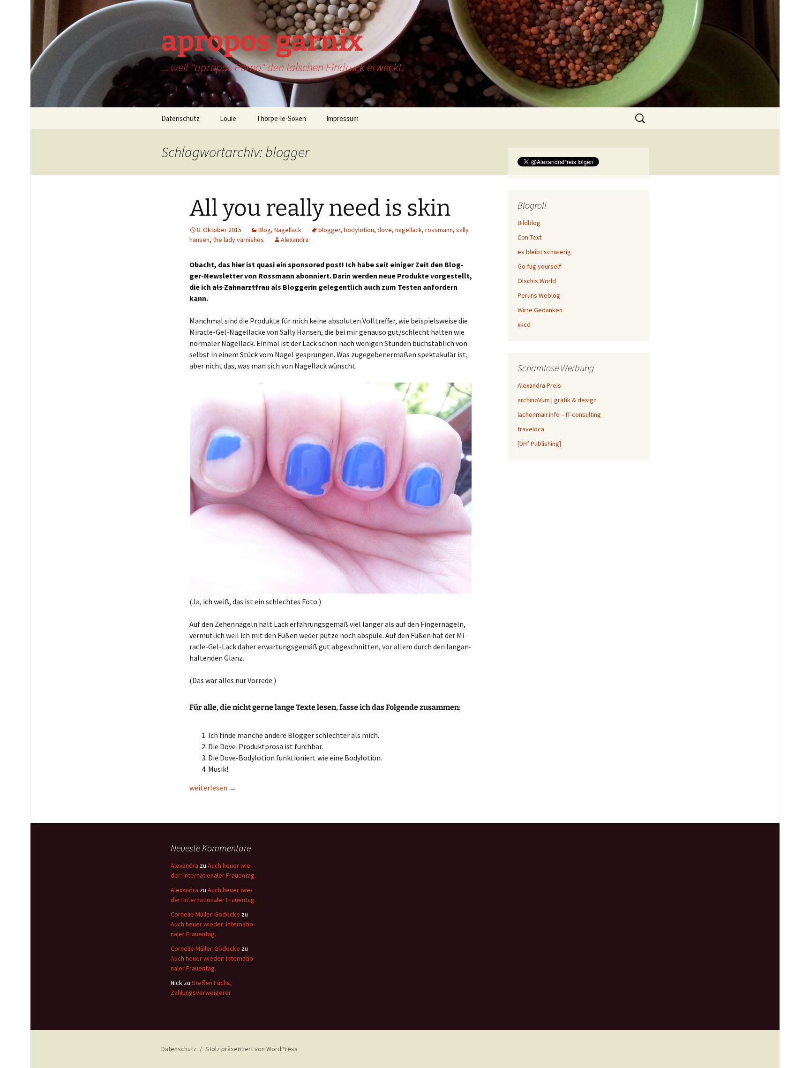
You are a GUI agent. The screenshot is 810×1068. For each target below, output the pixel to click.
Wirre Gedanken (540, 310)
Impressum (342, 118)
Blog (264, 230)
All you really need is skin (319, 208)
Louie (228, 118)
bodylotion (359, 230)
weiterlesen (212, 787)
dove (384, 230)
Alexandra (294, 239)
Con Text (529, 237)
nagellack (408, 230)
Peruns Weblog (539, 295)
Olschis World (537, 281)
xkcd (524, 324)
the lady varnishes (238, 239)
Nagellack (287, 230)
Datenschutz (180, 118)
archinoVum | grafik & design (557, 400)
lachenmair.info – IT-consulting (559, 414)
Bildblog (529, 222)
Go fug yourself (539, 266)
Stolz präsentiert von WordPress (251, 1049)
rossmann (439, 230)
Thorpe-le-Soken (281, 118)
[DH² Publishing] (539, 443)
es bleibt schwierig (544, 252)
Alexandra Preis (539, 385)
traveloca (531, 429)
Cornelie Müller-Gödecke (205, 914)
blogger (329, 230)
